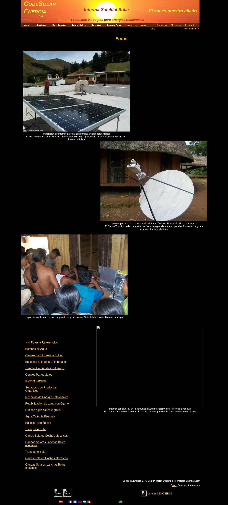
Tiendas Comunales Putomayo (44, 368)
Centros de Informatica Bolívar (44, 355)
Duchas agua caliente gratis (43, 409)
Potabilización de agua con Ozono (47, 403)
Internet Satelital (35, 381)
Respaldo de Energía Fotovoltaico (46, 397)
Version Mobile (191, 28)
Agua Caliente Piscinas (40, 416)
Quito (173, 485)
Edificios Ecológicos (38, 422)
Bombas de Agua (36, 348)
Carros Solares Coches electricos (46, 435)
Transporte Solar (35, 429)
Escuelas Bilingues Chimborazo (45, 361)
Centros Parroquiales (38, 374)
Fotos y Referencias (44, 342)
